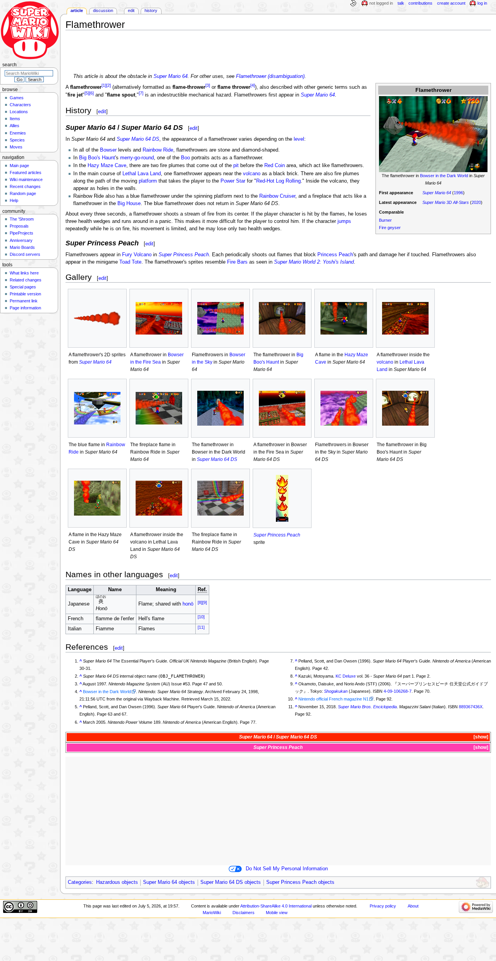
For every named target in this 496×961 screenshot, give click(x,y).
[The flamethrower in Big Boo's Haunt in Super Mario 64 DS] (405, 408)
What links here (24, 273)
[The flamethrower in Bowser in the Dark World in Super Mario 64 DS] (220, 408)
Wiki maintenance (26, 179)
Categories (80, 882)
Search (9, 64)
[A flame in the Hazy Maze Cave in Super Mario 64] (344, 318)
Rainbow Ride (158, 150)
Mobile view (277, 912)
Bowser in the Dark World (444, 175)
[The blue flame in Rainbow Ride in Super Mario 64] (97, 408)
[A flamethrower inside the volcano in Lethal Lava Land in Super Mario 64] (405, 318)
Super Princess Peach (183, 254)
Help (14, 200)
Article (77, 10)
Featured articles (25, 172)
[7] (141, 93)
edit (102, 111)
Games (17, 97)
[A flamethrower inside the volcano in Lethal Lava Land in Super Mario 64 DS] (159, 498)
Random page (23, 193)
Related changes (25, 280)
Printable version (25, 294)
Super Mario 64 (170, 76)
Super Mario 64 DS (138, 139)
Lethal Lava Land (141, 173)
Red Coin (274, 165)
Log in (482, 3)
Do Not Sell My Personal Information (287, 868)
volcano (251, 173)
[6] (91, 93)
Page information (25, 307)
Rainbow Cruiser (277, 196)
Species (17, 140)
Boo (185, 157)
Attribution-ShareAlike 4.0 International (276, 906)
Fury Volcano (137, 254)
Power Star (232, 181)
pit (236, 165)
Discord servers (25, 254)
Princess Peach (335, 254)
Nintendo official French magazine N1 (333, 699)
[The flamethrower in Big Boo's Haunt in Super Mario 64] (282, 318)
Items (15, 118)
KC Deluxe (346, 676)
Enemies (18, 133)
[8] (200, 602)
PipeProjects (21, 233)
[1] (104, 85)
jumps (344, 221)
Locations (19, 111)
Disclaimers (243, 912)
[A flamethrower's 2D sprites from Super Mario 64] (97, 318)
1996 (458, 192)
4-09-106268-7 (398, 691)
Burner (385, 220)
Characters (20, 104)
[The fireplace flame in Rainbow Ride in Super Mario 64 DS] (220, 498)
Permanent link (24, 300)
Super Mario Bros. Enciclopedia (367, 706)
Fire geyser (390, 227)
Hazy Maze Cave (107, 165)
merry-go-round (137, 157)
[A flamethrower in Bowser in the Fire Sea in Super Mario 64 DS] (282, 408)
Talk (401, 3)
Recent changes (25, 186)
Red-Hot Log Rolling (278, 181)
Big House (129, 203)
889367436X (470, 706)
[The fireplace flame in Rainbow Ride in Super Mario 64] (159, 408)
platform (148, 181)
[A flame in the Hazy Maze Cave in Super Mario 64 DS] (97, 498)
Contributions (420, 3)
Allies (14, 125)
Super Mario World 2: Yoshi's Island (314, 262)
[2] (108, 85)
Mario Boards (22, 247)
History (151, 10)
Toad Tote (130, 262)
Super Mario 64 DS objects (230, 882)
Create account (451, 3)
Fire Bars (237, 262)
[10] (201, 616)
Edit (131, 10)
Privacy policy (383, 906)
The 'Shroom (22, 219)
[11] (201, 627)
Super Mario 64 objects (169, 882)
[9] (204, 602)
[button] (480, 737)
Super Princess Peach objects (300, 882)
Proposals (19, 226)
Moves (16, 147)
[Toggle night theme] (353, 3)
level (299, 139)
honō (188, 604)
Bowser (108, 150)
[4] (252, 85)
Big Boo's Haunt (97, 157)
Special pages (23, 287)
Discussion (103, 10)
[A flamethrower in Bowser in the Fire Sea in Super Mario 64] (159, 318)
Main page (19, 165)
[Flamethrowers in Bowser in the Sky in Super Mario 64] (220, 318)
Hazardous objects (117, 882)
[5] (86, 93)
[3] (207, 85)
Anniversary (21, 240)
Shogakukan (336, 691)
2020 (476, 202)
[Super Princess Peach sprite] (282, 498)
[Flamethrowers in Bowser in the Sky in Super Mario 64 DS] (344, 408)
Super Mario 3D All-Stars (445, 202)
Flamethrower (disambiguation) (270, 76)
